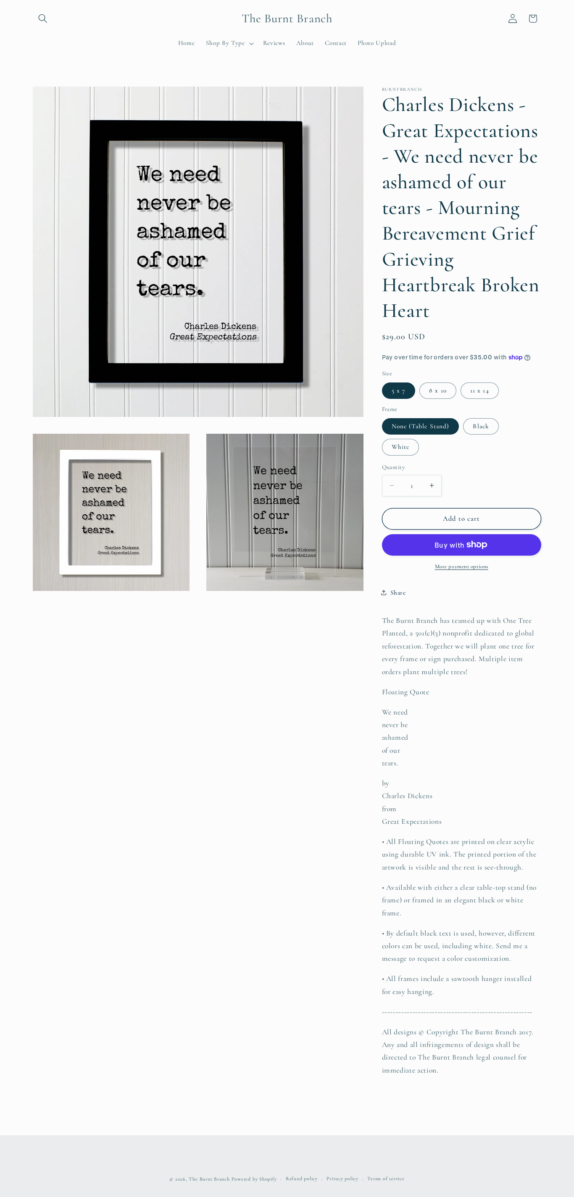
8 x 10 (438, 390)
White (401, 447)
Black (481, 426)
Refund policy (302, 1178)
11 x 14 (479, 390)
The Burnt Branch (209, 1179)
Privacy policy (342, 1178)
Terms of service (385, 1178)
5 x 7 (399, 390)
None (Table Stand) (421, 426)
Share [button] (398, 592)
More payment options (461, 566)
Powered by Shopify (254, 1179)
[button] (43, 18)
